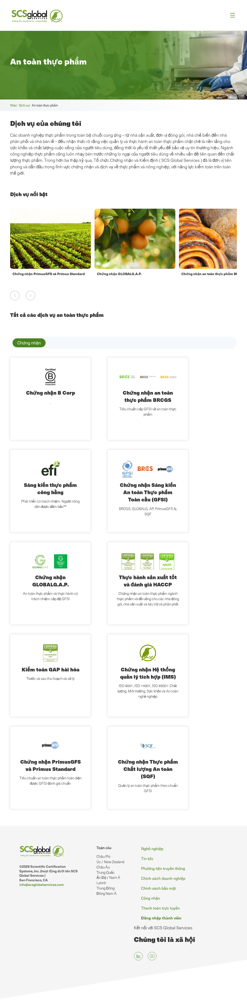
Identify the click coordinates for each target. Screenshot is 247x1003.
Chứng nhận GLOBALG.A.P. (119, 273)
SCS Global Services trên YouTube (152, 956)
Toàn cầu (103, 847)
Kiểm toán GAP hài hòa (50, 669)
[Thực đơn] (231, 15)
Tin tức (147, 858)
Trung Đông (105, 888)
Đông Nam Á (106, 893)
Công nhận (150, 898)
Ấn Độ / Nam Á (108, 877)
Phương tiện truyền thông (163, 868)
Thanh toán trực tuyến (160, 908)
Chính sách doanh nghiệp (163, 878)
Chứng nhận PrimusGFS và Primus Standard (49, 273)
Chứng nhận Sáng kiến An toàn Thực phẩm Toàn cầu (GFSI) (148, 492)
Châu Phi (103, 856)
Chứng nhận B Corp (50, 392)
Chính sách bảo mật (158, 888)
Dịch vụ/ (25, 105)
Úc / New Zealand (110, 861)
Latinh (101, 882)
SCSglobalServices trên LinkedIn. (138, 956)
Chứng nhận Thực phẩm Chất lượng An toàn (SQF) (148, 769)
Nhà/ (14, 105)
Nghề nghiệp (152, 848)
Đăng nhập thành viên (161, 917)
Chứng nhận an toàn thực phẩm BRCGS (213, 273)
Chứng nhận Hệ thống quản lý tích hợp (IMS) (148, 673)
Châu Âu (103, 867)
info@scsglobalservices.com (41, 884)
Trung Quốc (105, 872)
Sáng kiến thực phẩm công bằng (50, 488)
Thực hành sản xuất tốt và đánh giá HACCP (148, 580)
